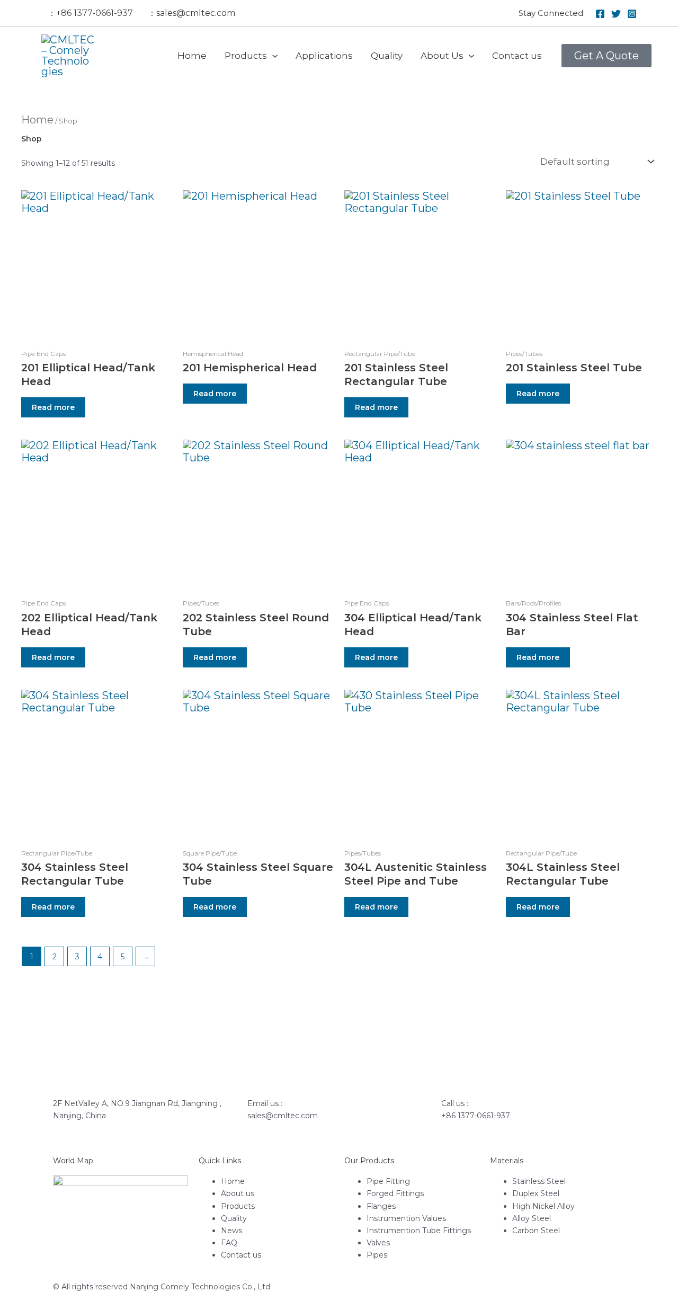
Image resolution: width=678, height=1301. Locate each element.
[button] (272, 55)
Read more (53, 407)
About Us (442, 55)
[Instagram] (632, 14)
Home (192, 55)
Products (246, 55)
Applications (324, 55)
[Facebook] (600, 14)
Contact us (517, 55)
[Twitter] (616, 14)
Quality (387, 55)
